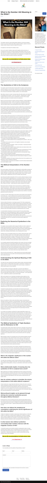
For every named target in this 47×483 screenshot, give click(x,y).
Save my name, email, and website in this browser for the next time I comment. (16, 467)
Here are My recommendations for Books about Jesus (16, 59)
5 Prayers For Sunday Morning (40, 66)
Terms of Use (22, 479)
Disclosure (27, 479)
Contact (18, 479)
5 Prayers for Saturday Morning (40, 70)
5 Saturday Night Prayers (39, 68)
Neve (1, 481)
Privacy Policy (22, 478)
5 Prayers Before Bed (38, 65)
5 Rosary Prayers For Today (39, 54)
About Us (27, 478)
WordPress (9, 481)
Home (17, 478)
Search (36, 11)
